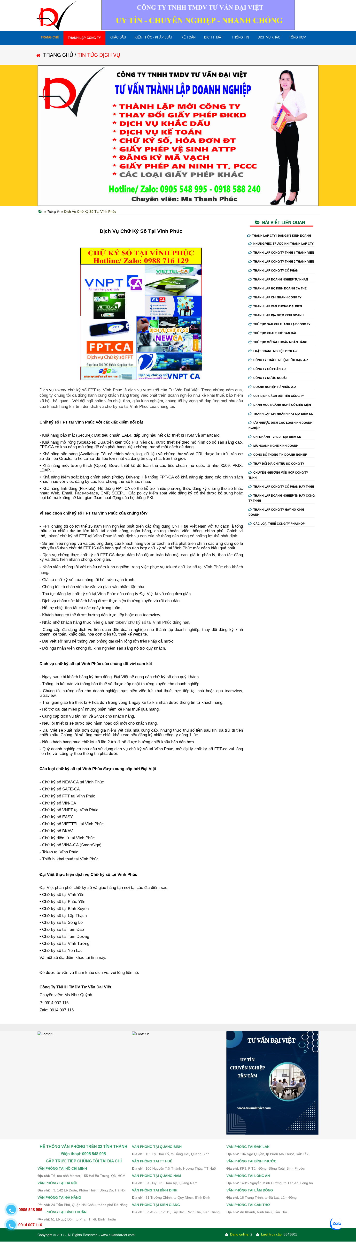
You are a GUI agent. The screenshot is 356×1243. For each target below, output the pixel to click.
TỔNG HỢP (297, 37)
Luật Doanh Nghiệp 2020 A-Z (275, 351)
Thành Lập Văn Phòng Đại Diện (277, 306)
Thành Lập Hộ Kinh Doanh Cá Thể (280, 288)
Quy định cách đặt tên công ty (278, 396)
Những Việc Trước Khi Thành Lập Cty (283, 243)
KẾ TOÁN (188, 37)
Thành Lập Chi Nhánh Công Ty (277, 297)
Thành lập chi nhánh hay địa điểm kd (283, 413)
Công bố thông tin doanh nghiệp (280, 454)
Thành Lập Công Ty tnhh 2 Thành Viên (283, 261)
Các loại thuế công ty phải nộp (279, 523)
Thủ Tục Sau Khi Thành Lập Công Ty (281, 324)
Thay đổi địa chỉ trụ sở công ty (278, 463)
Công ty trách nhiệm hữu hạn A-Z (280, 360)
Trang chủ (50, 37)
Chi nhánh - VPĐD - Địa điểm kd (277, 436)
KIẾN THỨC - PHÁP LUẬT (154, 37)
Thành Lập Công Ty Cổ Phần (275, 270)
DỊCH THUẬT (213, 37)
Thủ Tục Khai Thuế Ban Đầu (275, 333)
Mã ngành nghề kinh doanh (275, 445)
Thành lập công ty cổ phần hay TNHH (283, 486)
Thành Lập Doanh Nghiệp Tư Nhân (280, 279)
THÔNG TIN (240, 37)
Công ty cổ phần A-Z (269, 369)
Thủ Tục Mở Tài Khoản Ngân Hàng (280, 342)
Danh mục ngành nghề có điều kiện (282, 404)
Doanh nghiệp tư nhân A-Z (274, 387)
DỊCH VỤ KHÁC (269, 37)
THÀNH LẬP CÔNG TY (84, 38)
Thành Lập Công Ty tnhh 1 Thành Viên (283, 252)
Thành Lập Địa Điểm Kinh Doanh (278, 315)
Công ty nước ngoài (269, 378)
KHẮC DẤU (118, 37)
